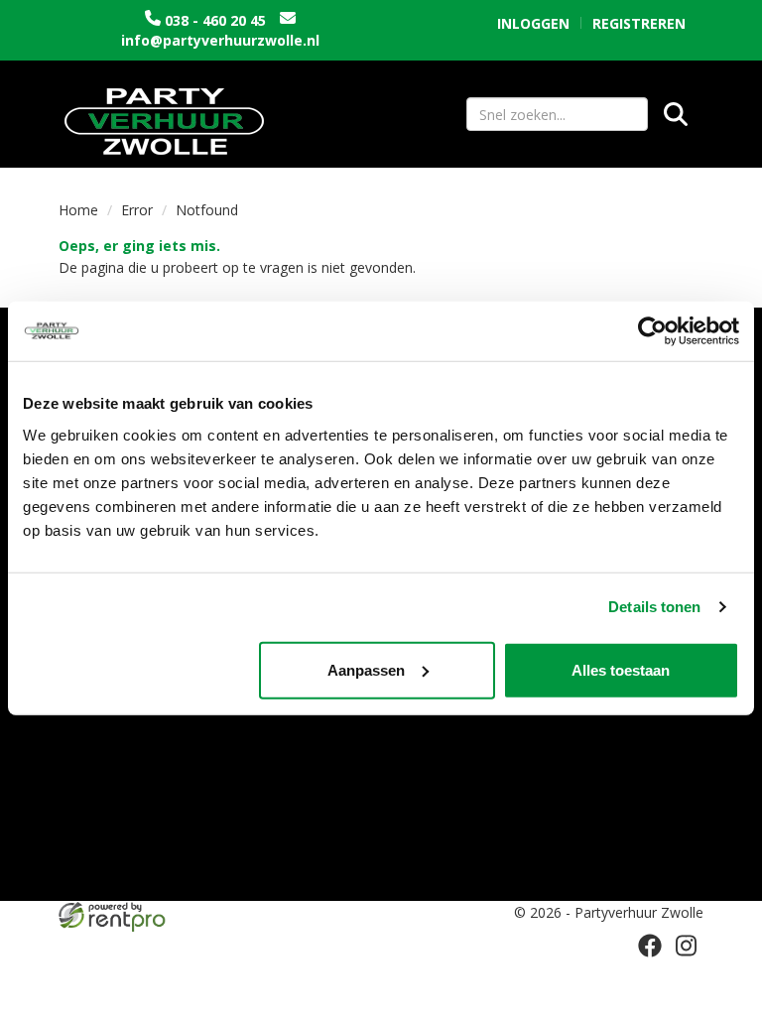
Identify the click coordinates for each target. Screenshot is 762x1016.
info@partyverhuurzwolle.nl (220, 40)
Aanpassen (366, 669)
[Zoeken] (675, 114)
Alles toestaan (621, 669)
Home (78, 209)
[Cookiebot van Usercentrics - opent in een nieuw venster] (652, 331)
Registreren (639, 23)
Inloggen (533, 23)
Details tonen (654, 606)
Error (137, 209)
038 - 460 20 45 (215, 20)
